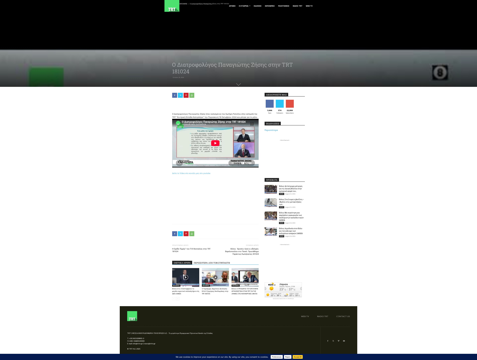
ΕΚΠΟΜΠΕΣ (176, 285)
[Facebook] (174, 95)
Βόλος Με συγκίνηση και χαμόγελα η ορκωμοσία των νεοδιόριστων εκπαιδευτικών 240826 (291, 216)
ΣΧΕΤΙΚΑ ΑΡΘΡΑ (182, 263)
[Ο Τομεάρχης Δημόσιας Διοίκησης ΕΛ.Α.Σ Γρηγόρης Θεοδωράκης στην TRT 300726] (215, 277)
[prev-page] (173, 298)
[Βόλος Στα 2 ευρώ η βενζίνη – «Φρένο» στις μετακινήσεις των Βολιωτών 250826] (271, 202)
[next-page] (177, 298)
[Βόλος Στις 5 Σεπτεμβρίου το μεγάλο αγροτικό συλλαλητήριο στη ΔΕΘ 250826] (185, 277)
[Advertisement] (215, 106)
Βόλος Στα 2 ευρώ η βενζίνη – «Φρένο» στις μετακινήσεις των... (291, 202)
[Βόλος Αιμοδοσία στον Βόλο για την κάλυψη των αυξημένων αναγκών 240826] (271, 231)
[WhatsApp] (191, 95)
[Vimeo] (339, 341)
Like (269, 101)
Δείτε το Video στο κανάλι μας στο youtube (191, 173)
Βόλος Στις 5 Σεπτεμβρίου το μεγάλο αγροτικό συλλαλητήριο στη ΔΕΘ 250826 (185, 291)
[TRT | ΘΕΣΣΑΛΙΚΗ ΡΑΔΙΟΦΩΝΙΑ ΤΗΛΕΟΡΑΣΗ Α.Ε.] (187, 6)
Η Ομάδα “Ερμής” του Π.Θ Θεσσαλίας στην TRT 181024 (191, 250)
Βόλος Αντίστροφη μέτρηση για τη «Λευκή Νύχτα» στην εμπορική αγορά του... (290, 188)
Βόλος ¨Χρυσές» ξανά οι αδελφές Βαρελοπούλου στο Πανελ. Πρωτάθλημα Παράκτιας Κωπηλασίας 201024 (242, 251)
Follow (280, 101)
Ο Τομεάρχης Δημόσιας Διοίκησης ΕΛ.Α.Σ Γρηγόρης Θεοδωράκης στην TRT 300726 (215, 291)
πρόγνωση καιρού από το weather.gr (283, 298)
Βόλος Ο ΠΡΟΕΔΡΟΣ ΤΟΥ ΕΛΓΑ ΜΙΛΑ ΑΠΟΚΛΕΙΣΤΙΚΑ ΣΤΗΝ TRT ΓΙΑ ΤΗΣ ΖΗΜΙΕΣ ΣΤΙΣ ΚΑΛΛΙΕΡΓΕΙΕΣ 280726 (245, 291)
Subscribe (290, 101)
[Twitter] (180, 95)
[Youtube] (344, 341)
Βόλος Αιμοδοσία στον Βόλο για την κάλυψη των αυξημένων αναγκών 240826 (291, 231)
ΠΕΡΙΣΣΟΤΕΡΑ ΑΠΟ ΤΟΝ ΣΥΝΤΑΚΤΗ (212, 263)
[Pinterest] (186, 95)
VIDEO (281, 194)
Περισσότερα (271, 130)
